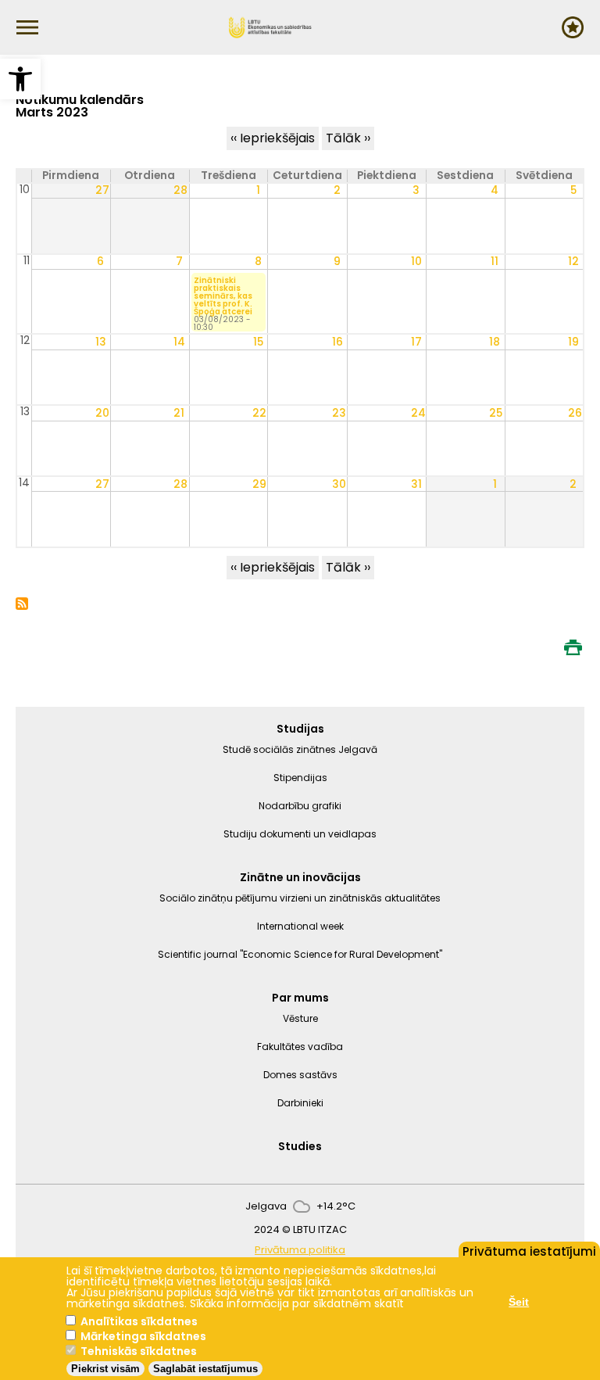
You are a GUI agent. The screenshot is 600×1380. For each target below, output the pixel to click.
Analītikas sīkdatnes (139, 1321)
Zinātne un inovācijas (300, 877)
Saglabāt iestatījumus (205, 1369)
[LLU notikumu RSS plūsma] (22, 606)
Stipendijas (300, 777)
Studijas (300, 729)
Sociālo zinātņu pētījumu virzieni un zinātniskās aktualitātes (300, 898)
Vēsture (300, 1018)
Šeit (519, 1302)
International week (300, 926)
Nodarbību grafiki (300, 805)
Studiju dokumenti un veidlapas (300, 834)
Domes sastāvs (300, 1074)
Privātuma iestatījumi (529, 1250)
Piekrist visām (105, 1369)
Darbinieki (300, 1102)
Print (572, 647)
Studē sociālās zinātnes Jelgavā (300, 749)
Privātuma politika (300, 1249)
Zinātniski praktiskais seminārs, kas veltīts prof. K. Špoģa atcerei (223, 296)
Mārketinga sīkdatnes (143, 1336)
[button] (20, 79)
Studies (300, 1146)
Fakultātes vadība (300, 1046)
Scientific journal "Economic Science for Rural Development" (300, 954)
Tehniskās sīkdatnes (138, 1351)
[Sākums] (270, 27)
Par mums (300, 997)
